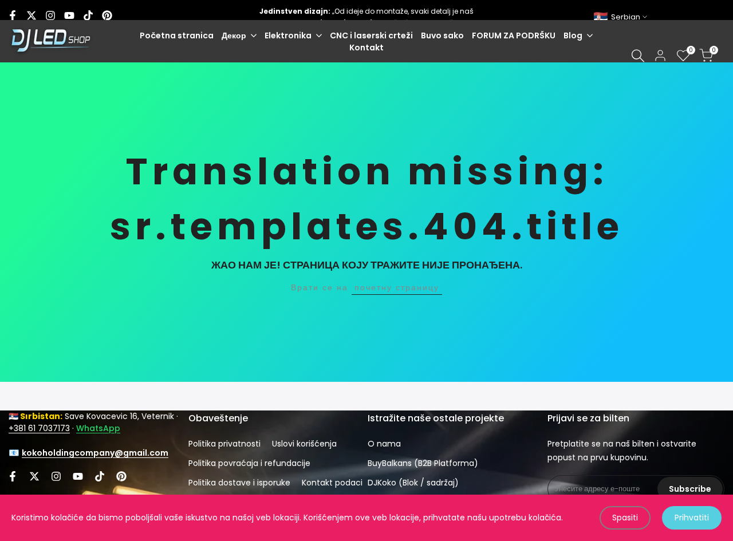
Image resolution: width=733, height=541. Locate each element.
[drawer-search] (638, 55)
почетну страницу (396, 287)
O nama (384, 443)
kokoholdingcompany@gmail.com (95, 453)
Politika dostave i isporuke (239, 482)
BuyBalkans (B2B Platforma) (423, 463)
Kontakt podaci (332, 482)
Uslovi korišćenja (304, 443)
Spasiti (625, 517)
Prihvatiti (692, 517)
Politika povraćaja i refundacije (249, 463)
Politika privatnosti (224, 443)
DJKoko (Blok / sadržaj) (413, 482)
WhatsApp (98, 428)
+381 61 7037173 (39, 428)
